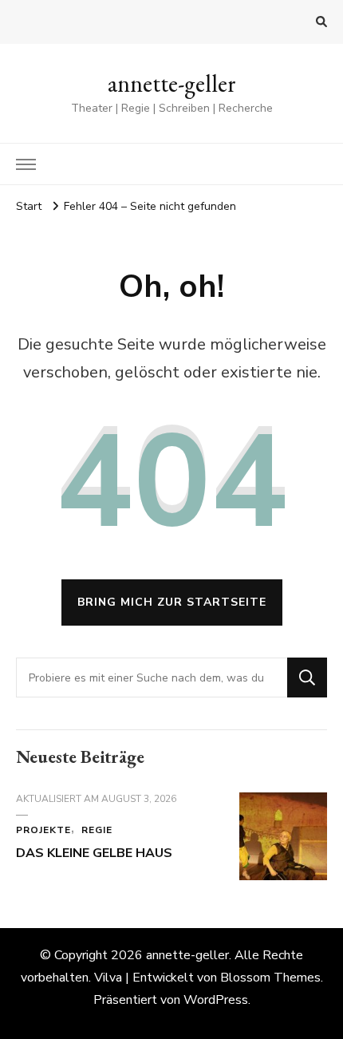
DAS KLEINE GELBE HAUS (94, 853)
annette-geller (172, 83)
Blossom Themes (270, 977)
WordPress (215, 1000)
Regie (96, 830)
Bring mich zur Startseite (171, 602)
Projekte (43, 830)
